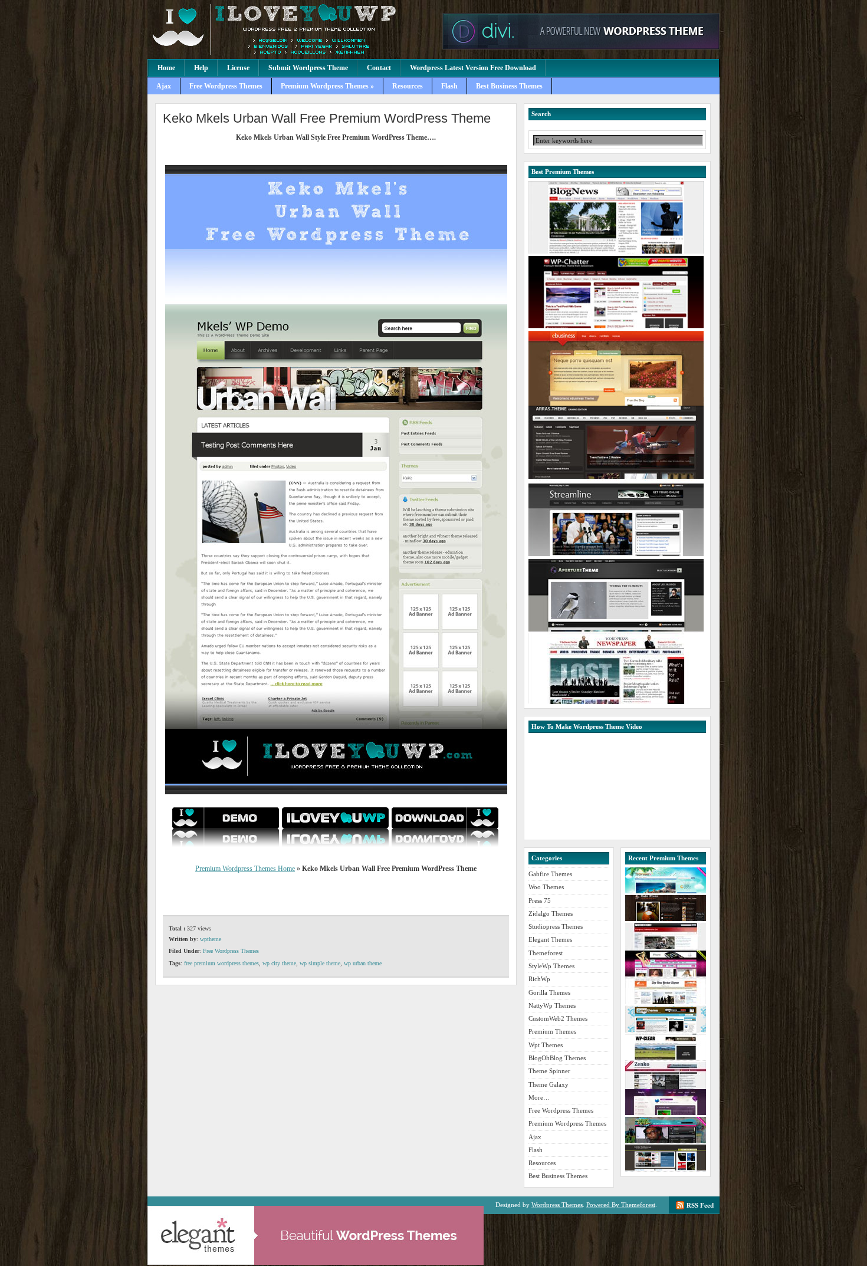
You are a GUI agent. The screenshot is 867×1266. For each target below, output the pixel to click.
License (238, 68)
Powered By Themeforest (620, 1204)
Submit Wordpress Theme (308, 68)
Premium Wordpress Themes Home (245, 868)
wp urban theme (363, 963)
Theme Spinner (549, 1070)
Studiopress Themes (555, 926)
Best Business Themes (509, 86)
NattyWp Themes (552, 1005)
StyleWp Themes (551, 965)
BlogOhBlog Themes (557, 1057)
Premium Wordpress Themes (291, 29)
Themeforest (545, 952)
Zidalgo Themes (550, 913)
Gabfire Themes (550, 873)
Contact (379, 68)
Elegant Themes (550, 939)
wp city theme (279, 963)
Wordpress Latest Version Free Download (473, 68)
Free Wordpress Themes (225, 86)
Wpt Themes (545, 1044)
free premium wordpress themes (221, 963)
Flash (449, 86)
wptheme (210, 939)
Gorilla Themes (549, 992)
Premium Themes (552, 1031)
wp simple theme (320, 963)
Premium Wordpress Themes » (327, 86)
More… (539, 1097)
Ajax (163, 86)
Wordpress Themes (557, 1204)
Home (166, 68)
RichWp (539, 978)
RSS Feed (700, 1205)
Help (201, 68)
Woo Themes (546, 886)
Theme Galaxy (548, 1084)
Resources (407, 86)
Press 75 (539, 900)
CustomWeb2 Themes (557, 1018)
